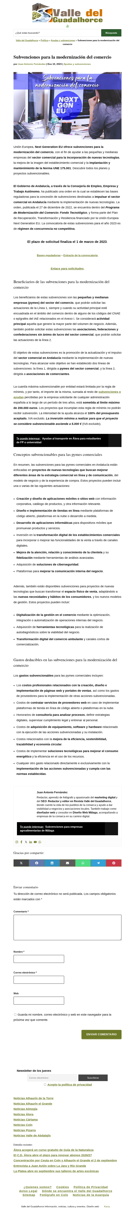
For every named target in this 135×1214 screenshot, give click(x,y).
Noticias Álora (23, 1114)
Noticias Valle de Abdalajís (32, 1135)
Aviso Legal (28, 1191)
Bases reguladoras (49, 255)
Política (44, 40)
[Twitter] (26, 842)
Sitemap (29, 1195)
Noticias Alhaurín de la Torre (34, 1098)
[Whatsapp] (39, 842)
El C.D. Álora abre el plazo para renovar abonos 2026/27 (53, 1155)
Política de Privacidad (91, 1187)
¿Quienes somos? (38, 1187)
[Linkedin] (30, 842)
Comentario (21, 911)
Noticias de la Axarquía (91, 1195)
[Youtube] (35, 842)
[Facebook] (21, 842)
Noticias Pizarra (25, 1130)
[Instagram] (16, 842)
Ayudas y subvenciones (63, 40)
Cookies (62, 1187)
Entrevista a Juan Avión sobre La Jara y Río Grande (50, 1166)
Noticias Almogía (25, 1109)
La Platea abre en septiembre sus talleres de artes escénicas (56, 1171)
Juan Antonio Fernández (32, 64)
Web (16, 993)
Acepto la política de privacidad (69, 1084)
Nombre (19, 951)
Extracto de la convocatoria (80, 255)
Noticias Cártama (26, 1119)
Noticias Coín (23, 1125)
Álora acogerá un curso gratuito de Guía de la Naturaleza (54, 1150)
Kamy (107, 1206)
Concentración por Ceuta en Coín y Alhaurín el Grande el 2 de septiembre (65, 1160)
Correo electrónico (25, 972)
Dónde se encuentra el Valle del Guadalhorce (77, 1191)
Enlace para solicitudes (67, 268)
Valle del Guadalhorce (27, 40)
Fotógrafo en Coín (54, 1195)
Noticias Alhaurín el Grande (33, 1103)
